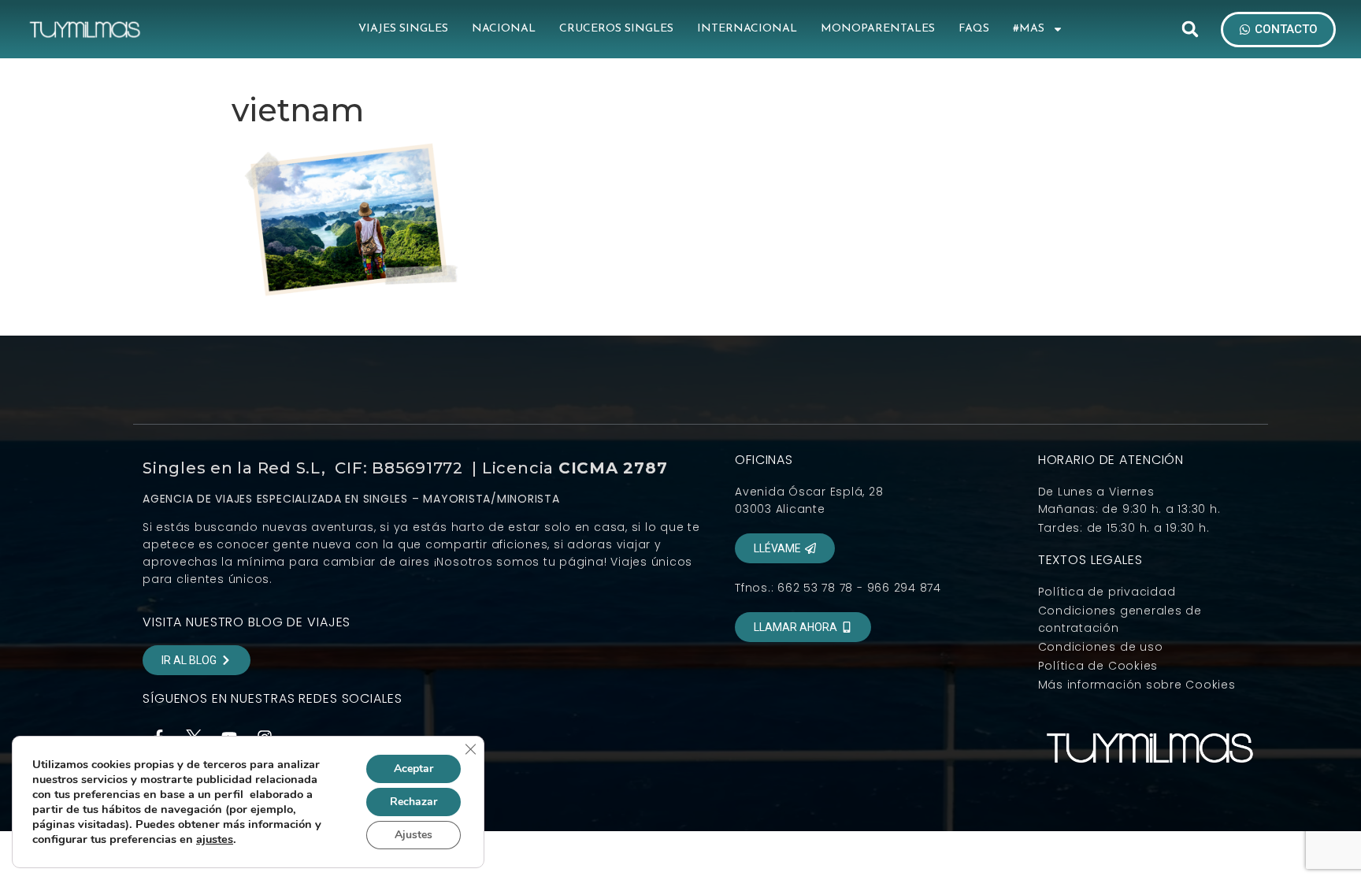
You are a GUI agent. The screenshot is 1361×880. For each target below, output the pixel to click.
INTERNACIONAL (747, 29)
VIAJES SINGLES (403, 29)
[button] (1190, 29)
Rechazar (413, 801)
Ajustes (413, 834)
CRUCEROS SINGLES (616, 29)
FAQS (974, 29)
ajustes (214, 839)
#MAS (1028, 29)
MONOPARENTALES (878, 29)
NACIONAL (504, 29)
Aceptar (413, 768)
